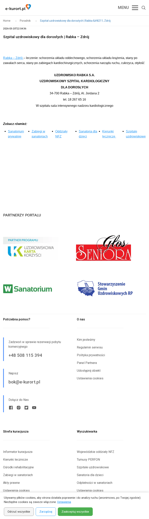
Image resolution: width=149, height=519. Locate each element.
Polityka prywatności (91, 355)
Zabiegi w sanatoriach (18, 475)
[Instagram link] (18, 407)
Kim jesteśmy (86, 339)
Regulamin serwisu (90, 347)
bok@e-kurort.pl (24, 381)
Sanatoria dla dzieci (90, 475)
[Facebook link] (11, 407)
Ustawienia (64, 502)
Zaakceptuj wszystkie (75, 511)
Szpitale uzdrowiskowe (93, 467)
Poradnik (25, 20)
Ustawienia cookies (90, 378)
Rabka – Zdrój (13, 58)
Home (6, 20)
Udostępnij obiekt (88, 370)
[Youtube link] (34, 407)
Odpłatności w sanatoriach (94, 483)
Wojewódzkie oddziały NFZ (95, 452)
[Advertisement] (74, 171)
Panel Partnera (87, 363)
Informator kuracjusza (17, 452)
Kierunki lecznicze (15, 459)
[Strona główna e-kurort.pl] (18, 7)
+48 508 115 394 (25, 355)
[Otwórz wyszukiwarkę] (142, 8)
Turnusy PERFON (88, 459)
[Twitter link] (26, 407)
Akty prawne (11, 483)
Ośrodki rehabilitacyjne (18, 467)
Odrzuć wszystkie (19, 511)
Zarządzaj (45, 511)
